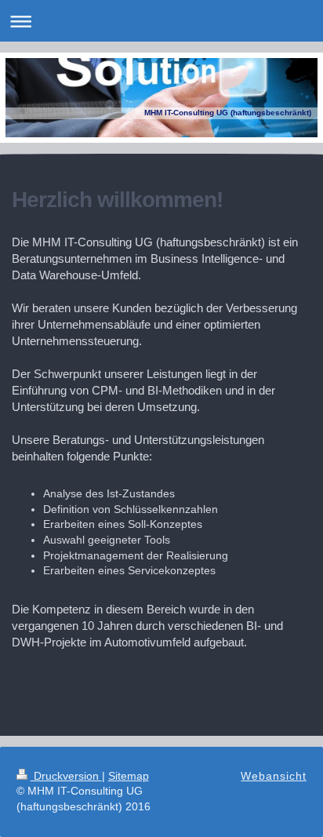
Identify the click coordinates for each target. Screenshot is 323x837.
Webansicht (274, 776)
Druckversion (66, 776)
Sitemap (128, 776)
